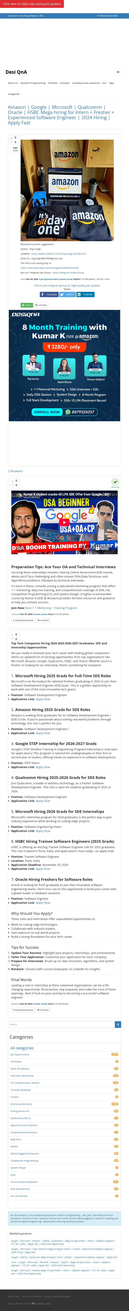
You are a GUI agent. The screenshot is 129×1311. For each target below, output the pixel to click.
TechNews (16, 1061)
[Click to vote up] (11, 138)
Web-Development (20, 1188)
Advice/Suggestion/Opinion (25, 1153)
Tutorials (52, 82)
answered (15, 614)
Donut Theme (15, 1303)
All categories (22, 1047)
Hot (104, 82)
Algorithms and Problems (24, 1125)
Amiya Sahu (44, 1303)
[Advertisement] (64, 42)
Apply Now (43, 699)
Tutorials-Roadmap (21, 1089)
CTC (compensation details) (25, 1082)
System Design (18, 1167)
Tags (111, 82)
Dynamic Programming (32, 82)
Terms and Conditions (32, 1296)
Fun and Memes (19, 1195)
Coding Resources (20, 1111)
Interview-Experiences (22, 1075)
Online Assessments (21, 1104)
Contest (15, 1096)
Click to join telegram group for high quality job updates (67, 285)
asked (23, 279)
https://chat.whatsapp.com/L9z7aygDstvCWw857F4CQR (50, 267)
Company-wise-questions (24, 1132)
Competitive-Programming (24, 1160)
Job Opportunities (49, 279)
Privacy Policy (14, 1296)
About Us (13, 82)
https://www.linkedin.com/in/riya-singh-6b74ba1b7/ (59, 253)
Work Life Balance (20, 1068)
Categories (13, 93)
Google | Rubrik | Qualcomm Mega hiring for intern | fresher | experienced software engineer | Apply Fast (64, 1257)
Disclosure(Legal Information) (57, 1296)
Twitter (70, 294)
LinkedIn (88, 294)
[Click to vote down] (11, 141)
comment (42, 305)
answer (28, 305)
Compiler (65, 82)
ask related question (24, 620)
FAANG (14, 1146)
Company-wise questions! (86, 82)
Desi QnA (16, 72)
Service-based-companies (24, 1181)
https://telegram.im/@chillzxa (68, 272)
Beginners (16, 1139)
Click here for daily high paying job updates (32, 4)
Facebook (52, 294)
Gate (13, 1174)
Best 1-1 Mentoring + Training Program (51, 608)
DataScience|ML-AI (21, 1118)
